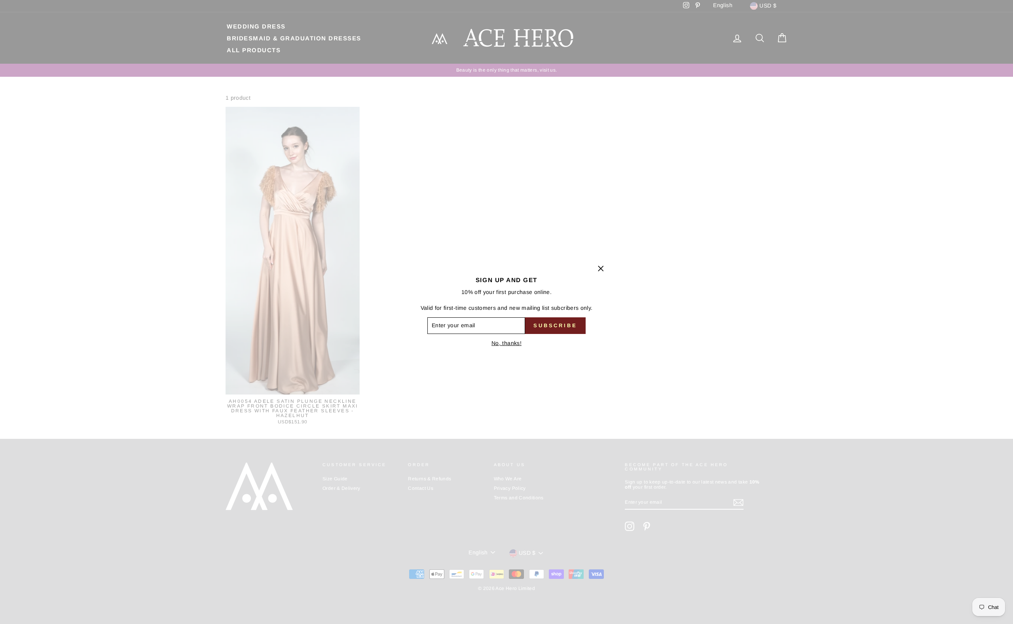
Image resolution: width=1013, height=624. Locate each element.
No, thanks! (506, 343)
